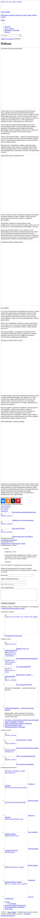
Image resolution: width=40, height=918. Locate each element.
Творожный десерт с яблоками (15, 727)
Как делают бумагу (18, 528)
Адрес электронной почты (9, 579)
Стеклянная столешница (9, 540)
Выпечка (8, 27)
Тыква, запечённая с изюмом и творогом (18, 723)
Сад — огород (9, 28)
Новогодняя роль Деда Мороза (22, 536)
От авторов (12, 903)
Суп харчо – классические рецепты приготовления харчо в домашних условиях (22, 720)
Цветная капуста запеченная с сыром (13, 543)
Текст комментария (7, 587)
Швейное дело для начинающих (23, 520)
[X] (13, 501)
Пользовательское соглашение (15, 907)
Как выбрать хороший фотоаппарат (24, 512)
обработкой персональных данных (13, 608)
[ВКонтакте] (3, 501)
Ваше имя (4, 575)
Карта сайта (9, 909)
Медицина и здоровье (12, 30)
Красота (7, 32)
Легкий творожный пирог (13, 725)
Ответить (8, 562)
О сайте (7, 902)
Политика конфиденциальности (15, 905)
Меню (3, 20)
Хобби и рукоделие (7, 39)
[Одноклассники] (8, 501)
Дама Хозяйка (11, 912)
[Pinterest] (18, 501)
